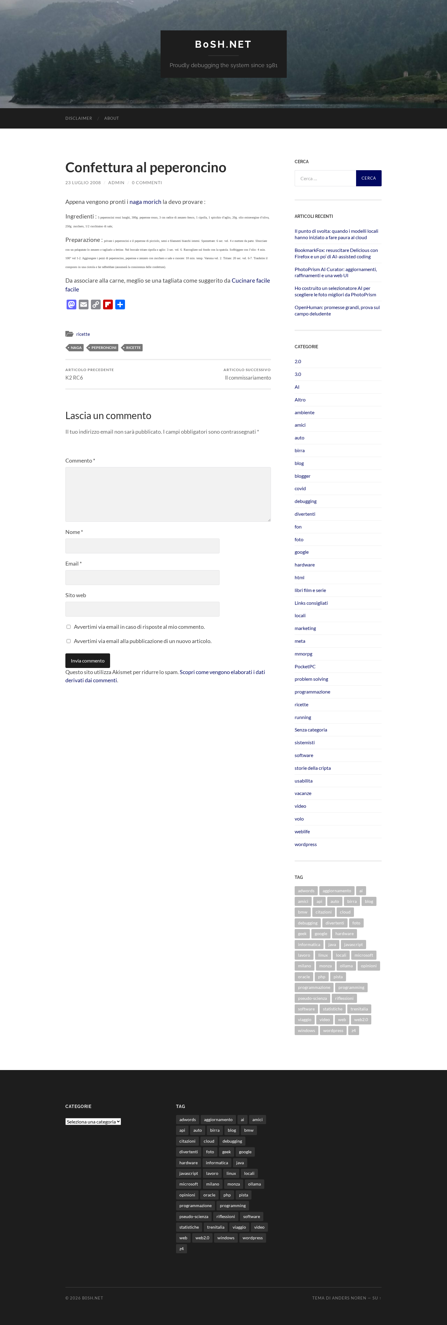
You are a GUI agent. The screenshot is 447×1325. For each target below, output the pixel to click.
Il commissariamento (247, 373)
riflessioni (344, 998)
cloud (345, 911)
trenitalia (359, 1008)
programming (351, 987)
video (300, 806)
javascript (353, 944)
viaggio (304, 1019)
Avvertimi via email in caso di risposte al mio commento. (139, 626)
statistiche (332, 1008)
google (302, 552)
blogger (302, 476)
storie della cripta (313, 768)
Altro (300, 399)
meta (300, 641)
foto (299, 539)
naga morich (145, 201)
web (342, 1019)
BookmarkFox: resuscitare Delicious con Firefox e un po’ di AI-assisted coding (336, 253)
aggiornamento (337, 890)
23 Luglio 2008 (83, 182)
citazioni (324, 911)
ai (361, 890)
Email (73, 563)
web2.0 (361, 1019)
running (303, 717)
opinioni (369, 965)
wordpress (306, 844)
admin (116, 182)
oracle (304, 976)
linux (323, 955)
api (319, 901)
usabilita (304, 780)
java (332, 944)
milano (304, 965)
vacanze (303, 793)
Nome (74, 531)
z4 (354, 1030)
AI (297, 387)
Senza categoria (311, 729)
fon (298, 526)
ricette (83, 334)
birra (300, 450)
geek (302, 933)
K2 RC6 (89, 373)
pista (338, 976)
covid (300, 488)
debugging (306, 501)
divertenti (305, 514)
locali (300, 615)
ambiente (304, 412)
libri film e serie (310, 590)
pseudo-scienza (312, 998)
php (321, 976)
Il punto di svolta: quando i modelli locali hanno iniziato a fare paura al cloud (336, 234)
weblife (302, 831)
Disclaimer (78, 118)
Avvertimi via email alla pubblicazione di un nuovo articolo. (143, 641)
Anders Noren (349, 1298)
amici (300, 425)
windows (306, 1030)
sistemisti (305, 742)
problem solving (311, 679)
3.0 (298, 374)
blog (299, 463)
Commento (80, 460)
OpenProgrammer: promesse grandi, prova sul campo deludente (337, 310)
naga (76, 347)
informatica (309, 944)
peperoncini (104, 347)
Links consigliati (311, 603)
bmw (302, 911)
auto (299, 437)
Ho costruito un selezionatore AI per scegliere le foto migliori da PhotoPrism (335, 291)
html (299, 577)
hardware (305, 564)
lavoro (304, 955)
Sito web (75, 595)
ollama (346, 965)
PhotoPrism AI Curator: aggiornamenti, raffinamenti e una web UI (336, 272)
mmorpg (303, 653)
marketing (305, 628)
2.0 (298, 361)
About (111, 118)
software (304, 755)
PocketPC (305, 666)
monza (325, 965)
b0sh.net (223, 44)
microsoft (364, 955)
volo (299, 818)
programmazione (312, 691)
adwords (306, 890)
